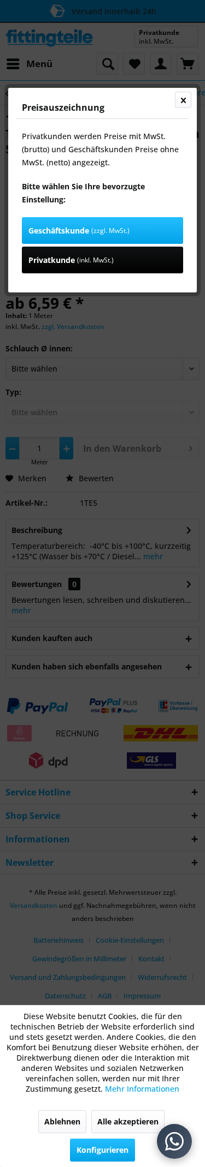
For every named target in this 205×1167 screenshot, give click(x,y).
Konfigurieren (102, 1150)
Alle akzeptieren (128, 1121)
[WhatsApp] (174, 1141)
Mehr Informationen (142, 1089)
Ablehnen (62, 1121)
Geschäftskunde (79, 230)
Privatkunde (71, 260)
